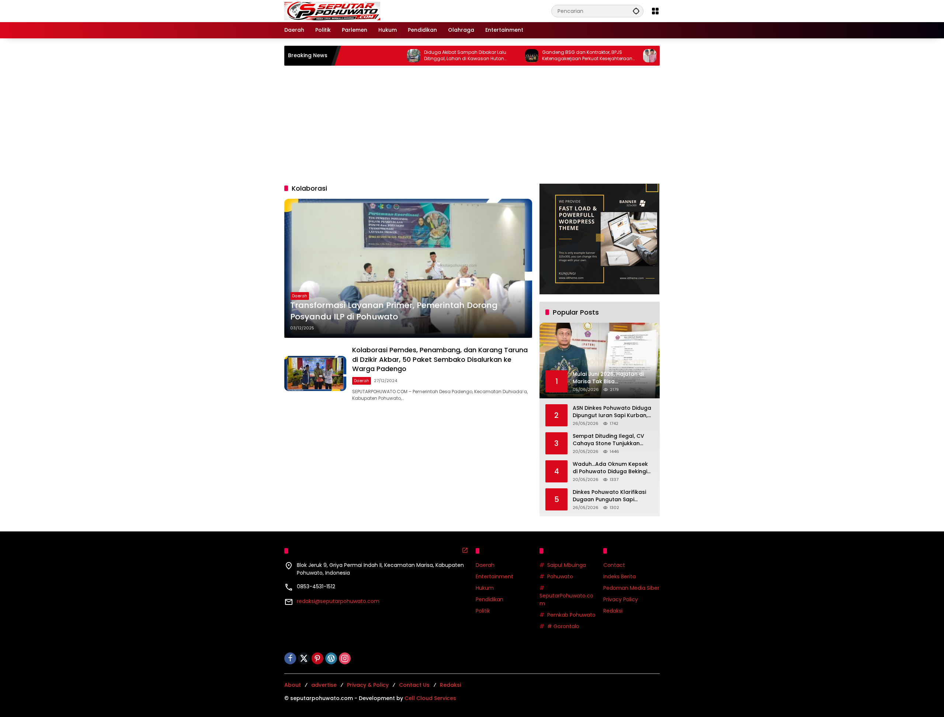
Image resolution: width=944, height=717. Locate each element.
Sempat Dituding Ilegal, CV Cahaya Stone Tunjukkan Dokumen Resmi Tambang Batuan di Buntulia (608, 440)
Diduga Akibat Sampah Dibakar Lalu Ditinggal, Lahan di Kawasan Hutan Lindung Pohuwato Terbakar (436, 55)
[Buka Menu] (655, 11)
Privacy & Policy (368, 685)
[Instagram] (345, 658)
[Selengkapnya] (465, 550)
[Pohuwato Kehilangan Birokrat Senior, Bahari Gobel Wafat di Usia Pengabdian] (620, 55)
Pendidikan (489, 599)
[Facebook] (290, 658)
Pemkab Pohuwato (571, 615)
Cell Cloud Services (430, 698)
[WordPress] (331, 658)
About (292, 685)
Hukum (485, 588)
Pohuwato (560, 576)
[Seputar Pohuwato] (332, 10)
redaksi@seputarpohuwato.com (338, 601)
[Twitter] (304, 658)
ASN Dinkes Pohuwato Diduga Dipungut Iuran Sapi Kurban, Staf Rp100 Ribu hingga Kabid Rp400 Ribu (612, 412)
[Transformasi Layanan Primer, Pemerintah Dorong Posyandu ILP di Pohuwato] (408, 268)
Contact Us (414, 685)
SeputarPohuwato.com (566, 599)
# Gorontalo (563, 626)
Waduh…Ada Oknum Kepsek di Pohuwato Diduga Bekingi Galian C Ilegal (610, 468)
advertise (324, 685)
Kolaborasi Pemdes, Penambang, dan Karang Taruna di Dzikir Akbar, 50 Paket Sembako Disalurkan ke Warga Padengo (440, 359)
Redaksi (612, 610)
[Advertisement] (472, 124)
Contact (614, 565)
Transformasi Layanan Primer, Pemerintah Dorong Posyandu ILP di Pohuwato (393, 311)
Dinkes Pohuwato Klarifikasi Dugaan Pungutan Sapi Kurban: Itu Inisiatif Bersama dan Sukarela (610, 496)
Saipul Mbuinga (566, 565)
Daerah (299, 296)
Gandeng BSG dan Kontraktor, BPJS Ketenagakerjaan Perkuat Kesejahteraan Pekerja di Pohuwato (558, 55)
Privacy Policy (620, 599)
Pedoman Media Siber (631, 588)
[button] (636, 11)
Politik (483, 610)
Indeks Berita (619, 576)
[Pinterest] (317, 658)
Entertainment (494, 576)
